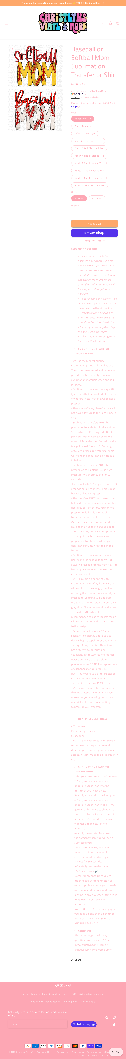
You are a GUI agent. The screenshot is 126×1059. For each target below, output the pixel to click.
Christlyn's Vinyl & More (26, 1052)
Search (24, 994)
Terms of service (94, 1052)
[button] (6, 23)
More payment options (94, 240)
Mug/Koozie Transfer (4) (88, 140)
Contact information (109, 1055)
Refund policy (70, 1001)
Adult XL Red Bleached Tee (90, 185)
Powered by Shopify (45, 1052)
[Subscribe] (63, 1024)
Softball (79, 198)
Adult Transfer (83, 118)
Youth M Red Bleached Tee (89, 155)
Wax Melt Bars (88, 1001)
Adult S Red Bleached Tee (89, 163)
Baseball (97, 198)
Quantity (75, 205)
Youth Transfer (83, 126)
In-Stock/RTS (69, 994)
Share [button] (78, 959)
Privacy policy (78, 1052)
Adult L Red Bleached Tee (89, 177)
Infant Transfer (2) (85, 133)
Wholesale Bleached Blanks (45, 1001)
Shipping (75, 97)
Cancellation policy (88, 1055)
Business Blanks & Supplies (45, 994)
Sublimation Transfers (91, 994)
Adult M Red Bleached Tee (89, 170)
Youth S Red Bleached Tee (89, 148)
